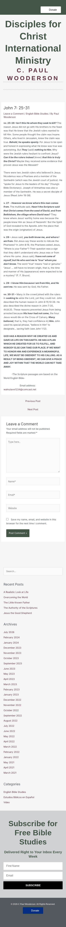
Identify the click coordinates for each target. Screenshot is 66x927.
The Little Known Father (17, 602)
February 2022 (11, 752)
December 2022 (12, 699)
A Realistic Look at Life (16, 592)
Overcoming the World (16, 597)
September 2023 (13, 663)
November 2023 (12, 653)
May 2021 (9, 762)
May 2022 (9, 736)
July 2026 (9, 632)
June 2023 (9, 668)
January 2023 (11, 694)
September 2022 (13, 715)
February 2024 (12, 637)
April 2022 (9, 741)
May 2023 (9, 673)
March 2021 (10, 772)
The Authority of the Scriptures (20, 607)
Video (7, 802)
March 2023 (10, 684)
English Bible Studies (37, 113)
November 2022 (12, 705)
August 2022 (10, 720)
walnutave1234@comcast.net (20, 389)
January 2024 (11, 642)
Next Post (33, 409)
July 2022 (9, 726)
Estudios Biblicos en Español (19, 797)
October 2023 (11, 658)
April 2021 (9, 767)
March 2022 (10, 746)
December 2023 (12, 647)
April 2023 (9, 679)
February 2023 (12, 689)
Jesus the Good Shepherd (18, 613)
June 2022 (9, 731)
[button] (51, 9)
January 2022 (11, 757)
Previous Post (32, 401)
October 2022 (11, 710)
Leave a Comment (14, 113)
